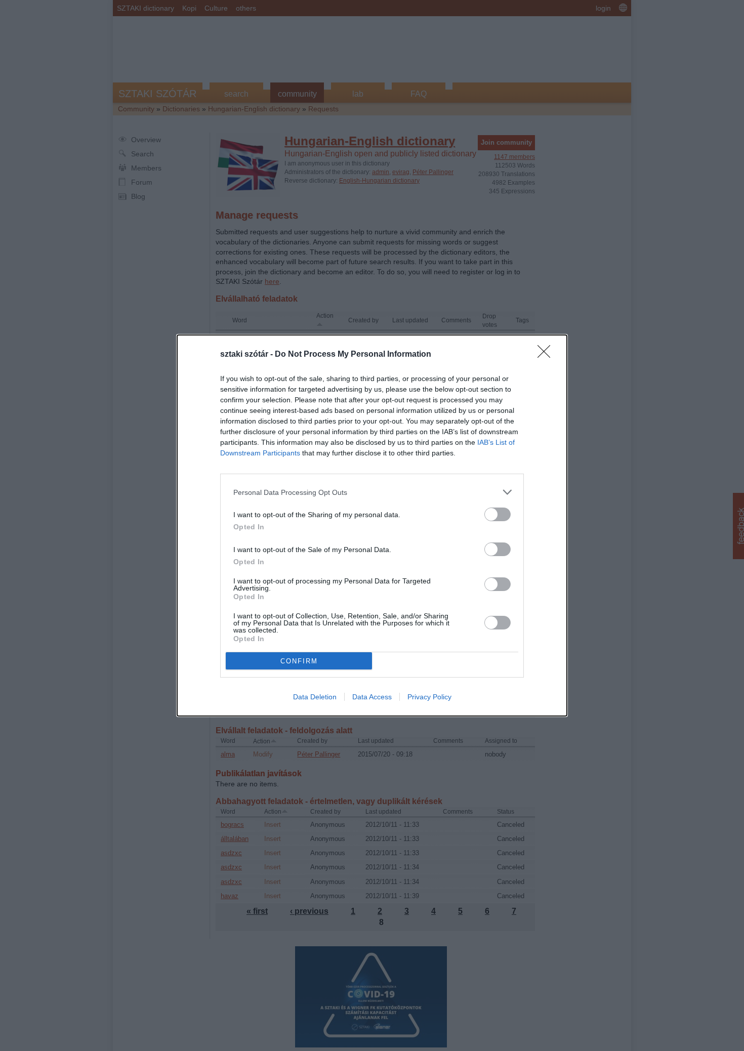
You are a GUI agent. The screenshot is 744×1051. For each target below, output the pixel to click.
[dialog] (372, 525)
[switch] (497, 514)
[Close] (547, 354)
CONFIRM (299, 661)
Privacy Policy (429, 697)
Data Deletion (315, 697)
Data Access (372, 697)
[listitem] (372, 492)
